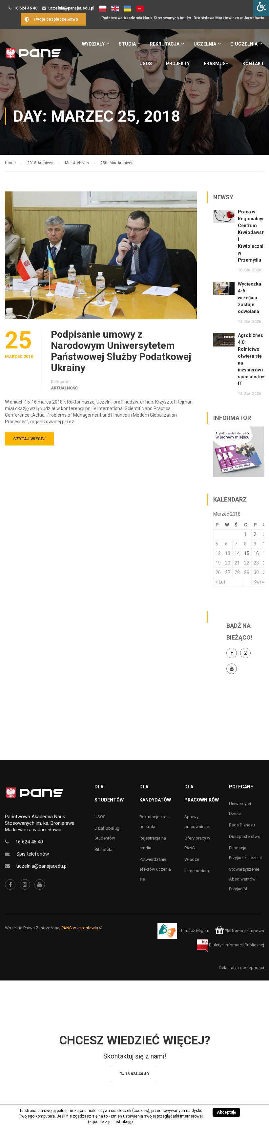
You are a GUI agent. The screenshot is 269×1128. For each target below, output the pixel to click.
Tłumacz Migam (194, 930)
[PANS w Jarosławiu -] (33, 56)
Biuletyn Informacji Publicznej (236, 944)
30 (256, 572)
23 (256, 562)
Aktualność (64, 388)
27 (227, 572)
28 (237, 572)
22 (246, 562)
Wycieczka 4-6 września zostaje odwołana (249, 297)
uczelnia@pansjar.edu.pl (71, 8)
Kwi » (259, 581)
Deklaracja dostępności (241, 967)
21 (237, 562)
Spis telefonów (32, 854)
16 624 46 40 (25, 8)
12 (218, 553)
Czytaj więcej (29, 438)
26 (218, 572)
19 (218, 562)
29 (246, 572)
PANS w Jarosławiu (79, 927)
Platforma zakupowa (244, 930)
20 (227, 562)
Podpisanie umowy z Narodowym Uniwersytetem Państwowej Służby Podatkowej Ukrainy (121, 351)
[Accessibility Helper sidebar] (261, 8)
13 (227, 553)
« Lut (220, 581)
